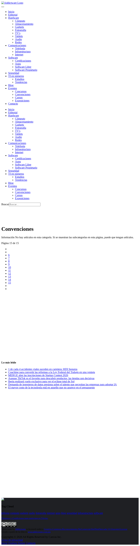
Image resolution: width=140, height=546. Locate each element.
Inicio (4, 543)
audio (32, 513)
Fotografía (20, 30)
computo (14, 513)
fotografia (41, 513)
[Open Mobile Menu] (2, 6)
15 (9, 282)
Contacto (13, 103)
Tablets (19, 36)
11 (9, 270)
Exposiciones (22, 100)
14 (9, 279)
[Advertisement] (63, 214)
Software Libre (23, 66)
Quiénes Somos (16, 543)
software (98, 513)
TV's (17, 33)
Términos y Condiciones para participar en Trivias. (24, 518)
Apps (18, 63)
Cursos (19, 97)
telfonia (5, 513)
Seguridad (13, 73)
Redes (18, 42)
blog (63, 513)
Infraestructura (23, 51)
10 (9, 267)
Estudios (19, 79)
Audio (18, 39)
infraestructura (85, 513)
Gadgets (19, 27)
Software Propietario (26, 69)
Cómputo (20, 20)
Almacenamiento (24, 23)
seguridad (72, 513)
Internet (19, 54)
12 (9, 273)
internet (51, 513)
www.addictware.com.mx (39, 532)
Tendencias (21, 82)
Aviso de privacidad (12, 540)
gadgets (24, 513)
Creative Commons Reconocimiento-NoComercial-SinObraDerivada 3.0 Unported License (85, 529)
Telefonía (20, 48)
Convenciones (22, 94)
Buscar (5, 204)
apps (57, 513)
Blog (10, 85)
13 (9, 276)
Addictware (20, 529)
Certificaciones (23, 60)
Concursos (20, 91)
